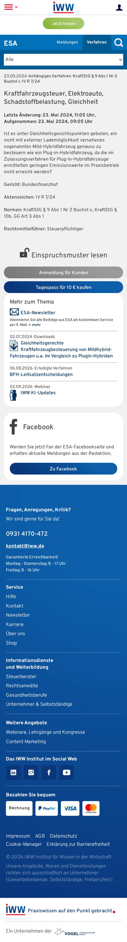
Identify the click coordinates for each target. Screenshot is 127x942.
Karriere (15, 625)
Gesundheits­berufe (26, 695)
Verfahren (97, 42)
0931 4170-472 (27, 534)
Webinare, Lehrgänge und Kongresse (45, 732)
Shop (11, 643)
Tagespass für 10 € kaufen (64, 288)
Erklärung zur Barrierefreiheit (78, 844)
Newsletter (18, 615)
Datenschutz (63, 836)
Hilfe (11, 597)
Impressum (18, 836)
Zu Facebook (63, 469)
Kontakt (14, 606)
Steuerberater (21, 677)
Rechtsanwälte (22, 686)
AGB (40, 836)
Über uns (15, 634)
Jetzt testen (64, 24)
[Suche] (117, 42)
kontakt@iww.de (25, 546)
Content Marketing (26, 742)
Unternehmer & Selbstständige (39, 704)
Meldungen (67, 42)
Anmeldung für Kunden (63, 273)
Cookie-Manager (24, 844)
